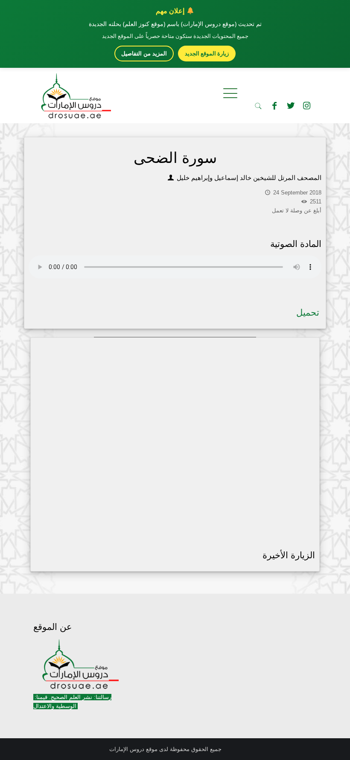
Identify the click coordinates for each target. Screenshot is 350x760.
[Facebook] (274, 106)
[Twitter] (291, 106)
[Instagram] (307, 106)
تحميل (307, 312)
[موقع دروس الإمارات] (74, 93)
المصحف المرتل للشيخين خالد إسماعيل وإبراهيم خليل (248, 177)
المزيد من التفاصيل (144, 53)
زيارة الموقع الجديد (207, 53)
